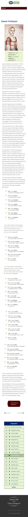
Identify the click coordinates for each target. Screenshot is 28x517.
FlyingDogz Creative (16, 513)
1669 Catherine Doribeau (12, 452)
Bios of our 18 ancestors (13, 427)
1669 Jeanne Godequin (12, 455)
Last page (8, 413)
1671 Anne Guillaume (11, 484)
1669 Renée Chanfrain (12, 449)
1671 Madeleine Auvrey (12, 474)
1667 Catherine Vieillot (12, 442)
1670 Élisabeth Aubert (12, 465)
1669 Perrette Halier (11, 458)
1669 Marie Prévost (11, 461)
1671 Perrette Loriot (11, 480)
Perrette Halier (12, 226)
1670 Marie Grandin (11, 468)
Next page (20, 413)
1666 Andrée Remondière (12, 436)
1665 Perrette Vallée (11, 433)
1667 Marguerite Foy (11, 439)
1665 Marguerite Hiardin (12, 430)
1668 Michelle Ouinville (12, 446)
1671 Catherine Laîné (11, 477)
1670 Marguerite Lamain (12, 471)
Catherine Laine (12, 268)
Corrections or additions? (14, 403)
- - (13, 487)
